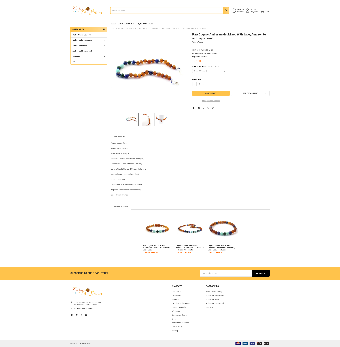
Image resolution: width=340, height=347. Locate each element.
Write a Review (197, 42)
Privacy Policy (177, 327)
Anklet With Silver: (205, 66)
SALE (75, 62)
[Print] (203, 108)
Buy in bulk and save (200, 57)
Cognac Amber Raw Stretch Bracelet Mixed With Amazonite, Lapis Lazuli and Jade (221, 247)
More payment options (211, 101)
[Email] (199, 108)
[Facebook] (194, 108)
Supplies (76, 56)
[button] (250, 93)
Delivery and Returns (180, 315)
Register (254, 11)
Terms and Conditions (180, 323)
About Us (175, 299)
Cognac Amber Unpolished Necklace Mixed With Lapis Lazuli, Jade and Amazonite (189, 247)
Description (119, 136)
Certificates (176, 295)
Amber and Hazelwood (82, 51)
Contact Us (176, 292)
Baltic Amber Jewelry (82, 35)
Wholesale (176, 311)
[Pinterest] (212, 108)
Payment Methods (179, 307)
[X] (208, 108)
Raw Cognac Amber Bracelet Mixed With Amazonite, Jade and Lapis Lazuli (156, 247)
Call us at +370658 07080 (83, 309)
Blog (174, 319)
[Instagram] (77, 315)
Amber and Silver (80, 46)
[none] (149, 71)
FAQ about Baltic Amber (181, 303)
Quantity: (196, 79)
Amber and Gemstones (82, 40)
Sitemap (175, 331)
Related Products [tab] (121, 207)
